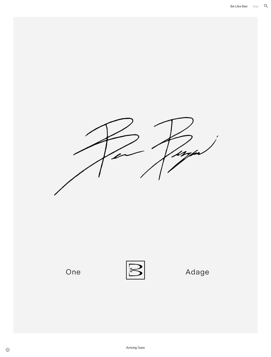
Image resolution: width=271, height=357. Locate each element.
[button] (266, 6)
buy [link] (255, 6)
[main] (135, 347)
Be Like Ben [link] (238, 6)
